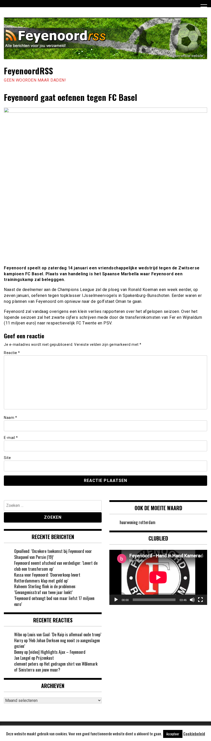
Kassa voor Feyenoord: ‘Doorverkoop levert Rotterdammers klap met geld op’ (47, 578)
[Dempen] (192, 599)
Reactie (12, 353)
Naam (10, 418)
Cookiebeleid (194, 733)
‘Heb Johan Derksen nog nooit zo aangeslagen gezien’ (57, 643)
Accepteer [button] (172, 733)
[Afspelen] (116, 599)
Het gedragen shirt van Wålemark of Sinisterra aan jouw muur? (56, 667)
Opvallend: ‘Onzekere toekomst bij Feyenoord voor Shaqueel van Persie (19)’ (53, 554)
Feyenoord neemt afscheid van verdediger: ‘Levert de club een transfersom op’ (56, 566)
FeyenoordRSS (28, 71)
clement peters (26, 664)
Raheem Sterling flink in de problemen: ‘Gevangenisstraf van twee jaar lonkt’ (45, 589)
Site (7, 458)
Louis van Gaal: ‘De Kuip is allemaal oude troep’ (64, 634)
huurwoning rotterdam (137, 522)
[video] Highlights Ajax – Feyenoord (57, 652)
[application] (158, 577)
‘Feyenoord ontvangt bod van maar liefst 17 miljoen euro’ (54, 601)
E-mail (11, 438)
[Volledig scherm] (200, 599)
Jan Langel (22, 658)
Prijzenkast (45, 658)
